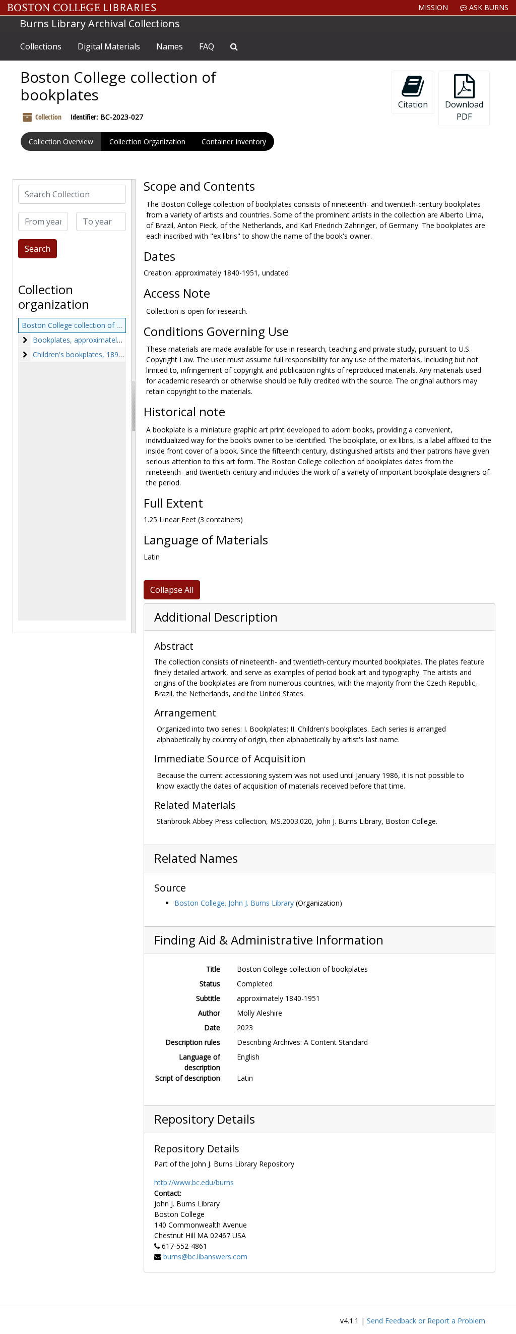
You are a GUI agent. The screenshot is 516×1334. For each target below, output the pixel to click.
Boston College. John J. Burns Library (234, 903)
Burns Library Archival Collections (100, 23)
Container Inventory (234, 141)
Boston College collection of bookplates (87, 325)
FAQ (206, 46)
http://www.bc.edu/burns (194, 1182)
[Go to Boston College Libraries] (82, 7)
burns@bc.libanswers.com (205, 1256)
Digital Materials (109, 46)
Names (169, 46)
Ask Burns (487, 7)
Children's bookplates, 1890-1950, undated (102, 354)
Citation (413, 104)
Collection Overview (61, 141)
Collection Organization (147, 141)
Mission (433, 7)
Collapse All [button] (172, 589)
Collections (40, 46)
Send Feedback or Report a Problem (426, 1320)
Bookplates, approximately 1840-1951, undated (110, 340)
